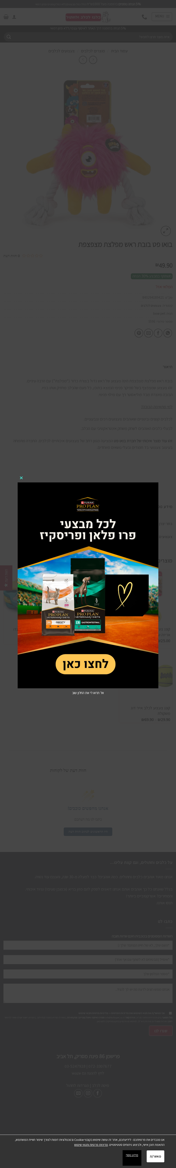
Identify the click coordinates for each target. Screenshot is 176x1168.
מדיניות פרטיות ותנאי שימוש (91, 1145)
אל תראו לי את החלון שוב (88, 693)
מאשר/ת (155, 1156)
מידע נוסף (132, 1155)
